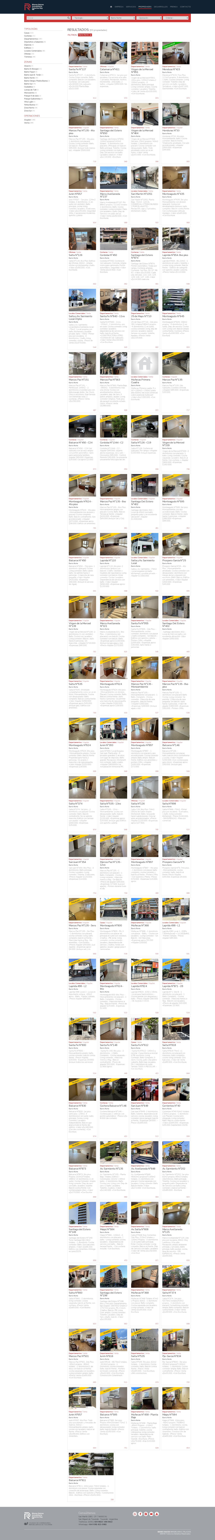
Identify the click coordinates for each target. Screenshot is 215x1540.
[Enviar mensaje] (135, 1514)
